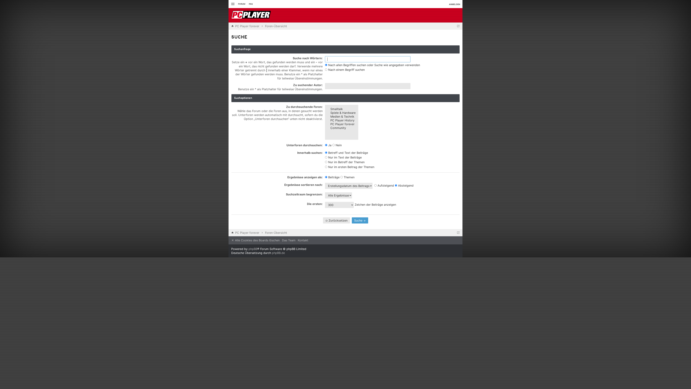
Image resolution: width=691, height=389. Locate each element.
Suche (358, 220)
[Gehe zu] (458, 26)
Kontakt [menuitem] (303, 240)
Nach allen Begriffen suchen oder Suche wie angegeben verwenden (373, 65)
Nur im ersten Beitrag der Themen (350, 167)
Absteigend (405, 185)
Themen (348, 177)
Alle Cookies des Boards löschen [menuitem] (257, 240)
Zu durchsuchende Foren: (304, 107)
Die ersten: (315, 204)
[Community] (341, 128)
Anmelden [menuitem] (454, 4)
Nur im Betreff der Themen (346, 162)
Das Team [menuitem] (288, 240)
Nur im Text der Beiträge (344, 157)
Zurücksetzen (338, 220)
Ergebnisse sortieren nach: (303, 185)
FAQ (251, 4)
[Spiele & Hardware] (341, 113)
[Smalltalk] (341, 109)
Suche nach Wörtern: (308, 58)
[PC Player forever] (251, 15)
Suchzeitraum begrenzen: (304, 194)
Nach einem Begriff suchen (346, 69)
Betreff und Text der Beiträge (347, 153)
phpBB (253, 249)
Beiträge (333, 177)
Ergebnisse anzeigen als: (305, 177)
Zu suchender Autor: (308, 85)
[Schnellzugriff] (232, 4)
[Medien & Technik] (341, 117)
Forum (241, 4)
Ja (329, 145)
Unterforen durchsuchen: (304, 145)
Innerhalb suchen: (310, 153)
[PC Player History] (341, 120)
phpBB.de (278, 253)
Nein (338, 145)
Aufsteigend (385, 185)
